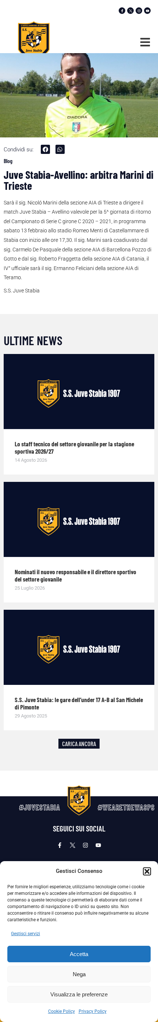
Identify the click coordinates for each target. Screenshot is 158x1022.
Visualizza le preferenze (79, 994)
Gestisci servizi (25, 933)
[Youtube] (147, 10)
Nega (79, 974)
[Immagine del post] (79, 391)
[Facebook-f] (122, 10)
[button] (147, 871)
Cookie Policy (61, 1011)
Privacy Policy (93, 1011)
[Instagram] (139, 10)
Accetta (79, 954)
